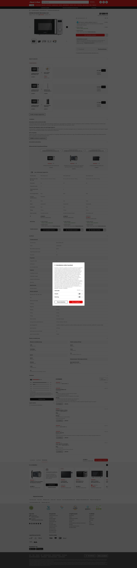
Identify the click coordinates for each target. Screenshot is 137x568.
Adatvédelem (56, 288)
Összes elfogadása (76, 302)
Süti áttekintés (65, 288)
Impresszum (61, 288)
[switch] (79, 293)
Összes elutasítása (61, 302)
